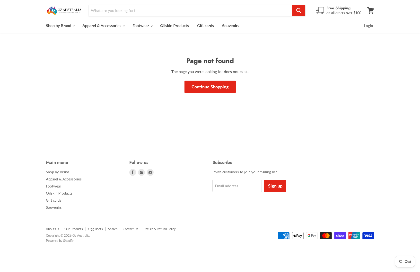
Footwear (141, 25)
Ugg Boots (95, 229)
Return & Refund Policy (160, 229)
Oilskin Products (174, 25)
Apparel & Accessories (102, 25)
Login (368, 25)
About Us (52, 229)
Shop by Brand (59, 25)
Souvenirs (230, 25)
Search (112, 229)
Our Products (73, 229)
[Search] (298, 10)
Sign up (275, 185)
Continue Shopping (210, 86)
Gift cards (205, 25)
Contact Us (130, 229)
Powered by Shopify (60, 241)
